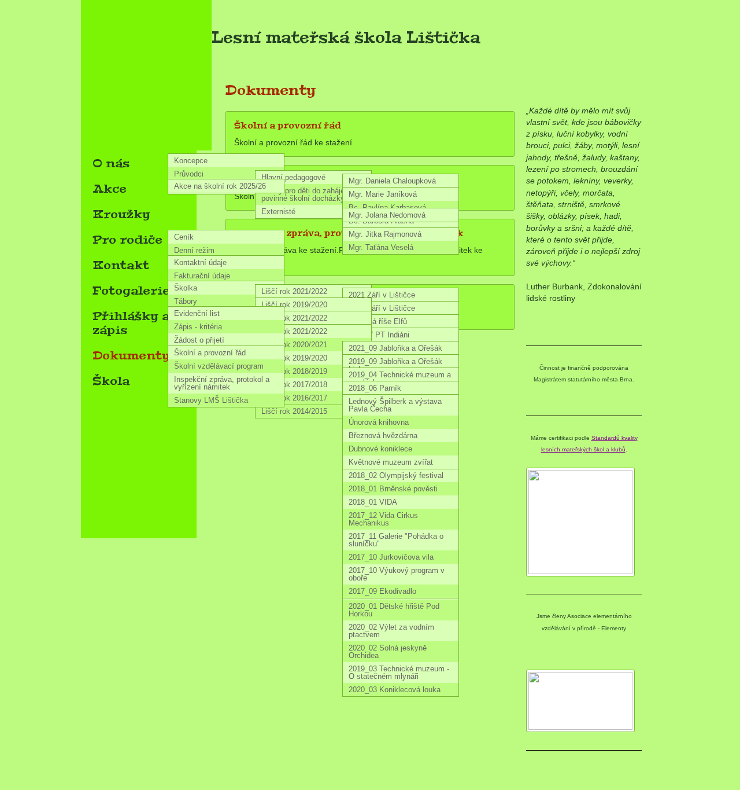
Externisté (278, 211)
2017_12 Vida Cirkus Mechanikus (383, 519)
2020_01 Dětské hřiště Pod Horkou (394, 610)
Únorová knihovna (379, 422)
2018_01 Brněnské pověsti (393, 488)
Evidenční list (197, 313)
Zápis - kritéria (198, 326)
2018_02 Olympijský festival (396, 475)
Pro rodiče (127, 239)
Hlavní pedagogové (293, 177)
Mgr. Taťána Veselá (381, 247)
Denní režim (194, 250)
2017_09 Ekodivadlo (382, 591)
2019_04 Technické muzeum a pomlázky (400, 378)
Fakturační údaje (202, 275)
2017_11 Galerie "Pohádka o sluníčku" (396, 540)
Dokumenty (131, 355)
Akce (109, 188)
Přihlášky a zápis (130, 322)
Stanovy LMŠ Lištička (211, 400)
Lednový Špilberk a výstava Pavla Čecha (395, 405)
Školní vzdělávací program (219, 366)
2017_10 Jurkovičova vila (391, 557)
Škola (111, 380)
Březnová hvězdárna (383, 435)
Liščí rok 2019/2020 (294, 304)
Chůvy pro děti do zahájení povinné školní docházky (306, 194)
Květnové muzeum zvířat (391, 462)
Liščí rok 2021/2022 (294, 291)
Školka (185, 288)
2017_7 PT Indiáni (379, 334)
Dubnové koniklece (380, 448)
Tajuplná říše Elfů (378, 321)
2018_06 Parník (375, 388)
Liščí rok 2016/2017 (294, 398)
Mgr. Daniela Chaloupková (392, 181)
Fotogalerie (131, 290)
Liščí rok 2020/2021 (294, 344)
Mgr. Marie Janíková (383, 194)
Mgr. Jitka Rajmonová (385, 234)
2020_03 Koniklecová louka (395, 689)
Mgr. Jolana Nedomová (387, 215)
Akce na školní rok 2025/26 (220, 186)
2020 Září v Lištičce (382, 308)
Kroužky (121, 214)
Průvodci (189, 174)
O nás (111, 163)
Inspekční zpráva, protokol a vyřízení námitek (221, 383)
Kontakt (120, 265)
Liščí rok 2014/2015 (294, 411)
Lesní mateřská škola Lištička (346, 37)
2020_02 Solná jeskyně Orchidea (388, 652)
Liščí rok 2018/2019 (294, 371)
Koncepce (191, 160)
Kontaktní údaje (200, 262)
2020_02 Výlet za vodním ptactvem (391, 631)
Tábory (185, 301)
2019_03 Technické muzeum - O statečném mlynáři (399, 672)
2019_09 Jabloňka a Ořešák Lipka (395, 365)
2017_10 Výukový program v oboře (397, 574)
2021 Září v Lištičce (382, 295)
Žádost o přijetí (199, 340)
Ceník (184, 237)
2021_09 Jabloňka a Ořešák (395, 348)
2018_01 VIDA (373, 502)
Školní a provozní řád (210, 352)
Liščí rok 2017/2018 (294, 384)
